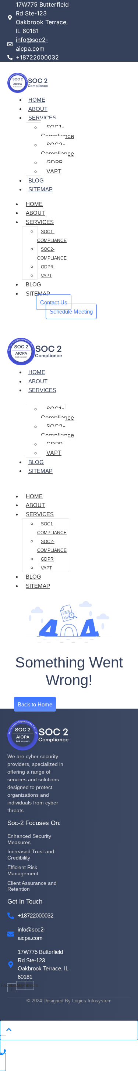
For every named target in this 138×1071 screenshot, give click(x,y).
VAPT (53, 171)
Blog (36, 180)
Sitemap (40, 189)
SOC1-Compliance (57, 131)
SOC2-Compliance (57, 149)
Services (42, 118)
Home (36, 100)
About (37, 109)
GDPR (54, 162)
